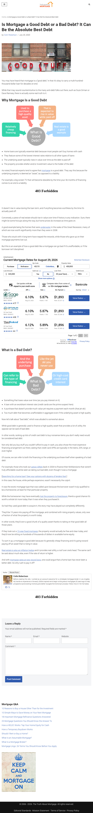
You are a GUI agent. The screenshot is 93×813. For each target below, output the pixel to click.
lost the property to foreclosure (53, 496)
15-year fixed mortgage (27, 531)
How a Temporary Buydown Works (17, 729)
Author (5, 572)
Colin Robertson (10, 35)
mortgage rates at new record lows (25, 560)
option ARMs (37, 467)
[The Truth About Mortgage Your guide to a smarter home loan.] (46, 4)
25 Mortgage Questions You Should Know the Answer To (27, 721)
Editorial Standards (22, 810)
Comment (10, 646)
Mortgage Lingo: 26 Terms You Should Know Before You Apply (29, 746)
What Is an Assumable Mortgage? (17, 738)
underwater (45, 227)
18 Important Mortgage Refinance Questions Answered (26, 717)
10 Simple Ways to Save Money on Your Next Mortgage (26, 712)
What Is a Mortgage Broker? (14, 742)
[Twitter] (9, 587)
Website (65, 636)
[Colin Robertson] (7, 584)
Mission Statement (40, 810)
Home (4, 17)
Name (8, 636)
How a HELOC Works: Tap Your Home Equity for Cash (25, 725)
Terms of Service (58, 810)
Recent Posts (14, 572)
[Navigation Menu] (4, 4)
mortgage (46, 170)
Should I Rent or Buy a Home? (15, 733)
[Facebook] (6, 587)
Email (36, 636)
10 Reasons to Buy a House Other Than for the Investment (27, 708)
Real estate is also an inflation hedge (18, 550)
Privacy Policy (73, 810)
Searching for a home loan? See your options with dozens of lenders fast (34, 476)
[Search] (89, 4)
